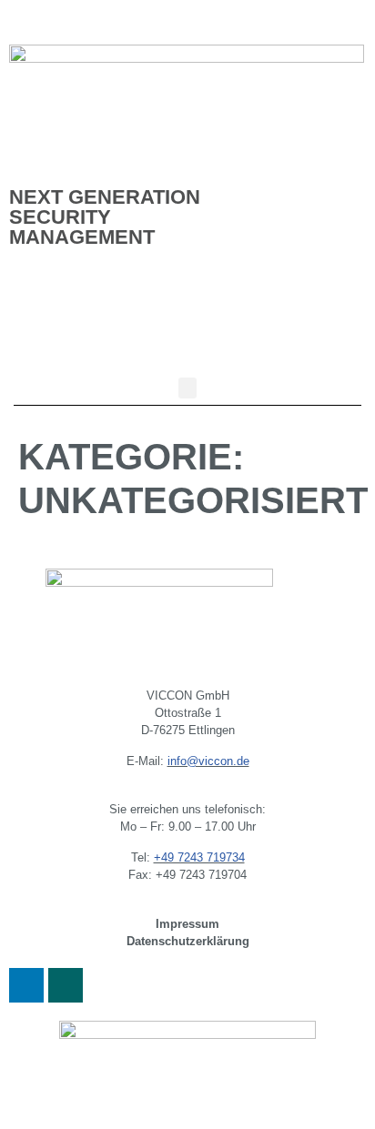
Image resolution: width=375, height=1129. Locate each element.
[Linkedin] (26, 985)
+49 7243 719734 (199, 857)
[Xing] (65, 985)
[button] (187, 388)
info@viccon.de (208, 761)
